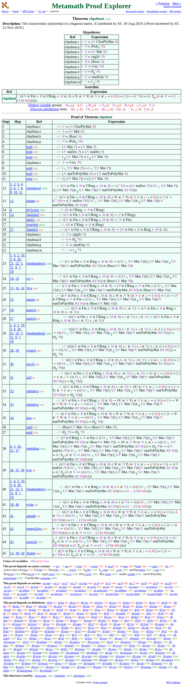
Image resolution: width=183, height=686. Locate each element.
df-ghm (21, 656)
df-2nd (144, 624)
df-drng (25, 663)
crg (12, 574)
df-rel (94, 617)
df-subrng (167, 659)
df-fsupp (49, 631)
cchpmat (45, 578)
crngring (32, 224)
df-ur (22, 659)
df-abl (152, 656)
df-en (158, 627)
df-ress (36, 645)
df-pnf (106, 631)
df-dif (59, 609)
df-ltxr (150, 631)
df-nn (48, 634)
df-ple (161, 645)
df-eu (29, 606)
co (26, 569)
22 (17, 263)
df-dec (33, 638)
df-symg (87, 656)
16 (17, 288)
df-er (103, 627)
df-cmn (136, 656)
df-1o (78, 627)
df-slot (157, 642)
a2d (28, 377)
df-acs (158, 649)
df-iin (93, 613)
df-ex (152, 602)
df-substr (41, 642)
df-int (66, 613)
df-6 (111, 634)
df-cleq (58, 606)
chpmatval (33, 188)
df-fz (74, 638)
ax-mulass (140, 590)
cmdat (131, 574)
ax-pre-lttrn (133, 594)
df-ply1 (128, 667)
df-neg (19, 634)
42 (12, 529)
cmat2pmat (10, 578)
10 (15, 192)
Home (15, 11)
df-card (91, 631)
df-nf (164, 602)
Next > (177, 3)
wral (138, 566)
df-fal (139, 602)
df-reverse (93, 642)
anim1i (31, 310)
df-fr (43, 617)
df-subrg (9, 663)
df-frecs (19, 627)
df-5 (99, 634)
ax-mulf (41, 597)
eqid (29, 147)
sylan (30, 504)
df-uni (53, 613)
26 (12, 470)
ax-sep (63, 586)
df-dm (134, 617)
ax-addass (121, 590)
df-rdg (65, 627)
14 (12, 215)
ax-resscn (151, 586)
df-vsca (117, 645)
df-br (106, 613)
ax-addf (24, 597)
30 (12, 364)
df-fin (34, 631)
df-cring (53, 659)
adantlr (31, 516)
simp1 (30, 220)
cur (157, 569)
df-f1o (163, 620)
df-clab (43, 606)
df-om (117, 624)
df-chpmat (46, 670)
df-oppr (69, 659)
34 (12, 418)
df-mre (128, 649)
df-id (161, 613)
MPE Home (28, 11)
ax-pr (106, 586)
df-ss (97, 609)
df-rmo (153, 606)
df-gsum (80, 649)
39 (17, 553)
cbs (56, 569)
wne (125, 566)
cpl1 (88, 574)
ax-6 (120, 583)
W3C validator (173, 682)
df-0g (64, 649)
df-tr (148, 613)
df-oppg (69, 656)
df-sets (142, 642)
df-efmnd (92, 652)
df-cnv (108, 617)
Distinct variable (39, 105)
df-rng (7, 659)
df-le (164, 631)
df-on (46, 620)
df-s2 (110, 642)
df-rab (7, 609)
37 (17, 450)
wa (66, 566)
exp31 (30, 364)
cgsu (105, 569)
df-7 (124, 634)
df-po (19, 617)
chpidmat (79, 675)
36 (19, 446)
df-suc (73, 620)
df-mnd (37, 652)
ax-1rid (38, 594)
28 (12, 350)
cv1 (69, 574)
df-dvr (134, 659)
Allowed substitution (44, 109)
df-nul (124, 609)
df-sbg (144, 652)
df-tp (15, 613)
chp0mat (59, 675)
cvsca (72, 569)
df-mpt (136, 613)
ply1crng (32, 210)
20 (19, 259)
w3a (79, 566)
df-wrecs (35, 627)
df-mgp (167, 656)
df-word (151, 638)
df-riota (32, 624)
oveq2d (31, 542)
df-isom (16, 624)
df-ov (46, 624)
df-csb (46, 609)
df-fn (115, 620)
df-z (19, 638)
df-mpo (77, 624)
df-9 (149, 634)
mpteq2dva (34, 529)
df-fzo (88, 638)
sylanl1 (31, 350)
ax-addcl (24, 590)
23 (17, 278)
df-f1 (138, 620)
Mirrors (5, 11)
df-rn (147, 617)
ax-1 (56, 583)
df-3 (74, 634)
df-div (34, 634)
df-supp (159, 624)
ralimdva (32, 391)
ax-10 (168, 583)
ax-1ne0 (22, 594)
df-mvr (50, 667)
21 (12, 263)
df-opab (120, 613)
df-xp (81, 617)
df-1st (130, 624)
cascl (52, 574)
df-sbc (32, 609)
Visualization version (156, 11)
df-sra (72, 663)
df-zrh (140, 663)
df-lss (58, 663)
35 (17, 470)
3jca (29, 288)
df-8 (136, 634)
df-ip (132, 645)
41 (12, 516)
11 (20, 192)
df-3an (98, 602)
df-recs (51, 627)
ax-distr (158, 590)
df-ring (36, 659)
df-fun (102, 620)
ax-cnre (93, 594)
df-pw (149, 609)
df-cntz (52, 656)
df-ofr (103, 624)
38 (22, 470)
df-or (72, 602)
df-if (136, 609)
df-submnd (72, 652)
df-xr (136, 631)
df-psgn (120, 656)
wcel (110, 566)
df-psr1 (97, 667)
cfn (40, 569)
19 (22, 255)
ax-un (118, 586)
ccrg (31, 574)
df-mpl (65, 667)
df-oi (78, 631)
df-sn (162, 609)
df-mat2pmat (24, 670)
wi (57, 566)
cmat (108, 574)
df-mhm (53, 652)
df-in (85, 609)
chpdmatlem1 (35, 263)
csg (120, 569)
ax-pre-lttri (112, 594)
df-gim (37, 656)
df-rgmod (89, 663)
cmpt (155, 566)
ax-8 (143, 583)
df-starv (85, 645)
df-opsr (81, 667)
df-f (126, 620)
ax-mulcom (100, 590)
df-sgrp (21, 652)
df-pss (110, 609)
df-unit (103, 659)
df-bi (50, 602)
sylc (29, 470)
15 (12, 288)
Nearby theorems (172, 6)
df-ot (40, 613)
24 (22, 288)
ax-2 (64, 583)
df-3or (84, 602)
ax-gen (83, 583)
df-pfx (58, 642)
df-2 (61, 634)
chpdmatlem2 (35, 333)
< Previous (163, 3)
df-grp (108, 652)
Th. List (42, 11)
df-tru (126, 602)
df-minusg (126, 652)
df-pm (131, 627)
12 (12, 201)
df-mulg (160, 652)
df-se (55, 617)
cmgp (141, 569)
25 (12, 299)
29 (17, 350)
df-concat (9, 642)
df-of (91, 624)
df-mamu (146, 667)
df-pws (112, 649)
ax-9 (155, 583)
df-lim (59, 620)
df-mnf (121, 631)
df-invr (119, 659)
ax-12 (20, 586)
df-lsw (167, 638)
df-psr (34, 667)
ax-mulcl (61, 590)
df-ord (33, 620)
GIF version (175, 11)
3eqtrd (30, 553)
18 (12, 278)
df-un (73, 609)
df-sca (101, 645)
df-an (61, 602)
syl (28, 278)
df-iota (88, 620)
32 (12, 391)
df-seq (103, 638)
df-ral (126, 606)
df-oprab (61, 624)
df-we (68, 617)
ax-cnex (133, 586)
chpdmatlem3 (35, 489)
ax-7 (132, 583)
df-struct (126, 642)
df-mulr (69, 645)
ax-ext (34, 586)
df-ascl (20, 667)
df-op (27, 613)
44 (22, 553)
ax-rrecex (75, 594)
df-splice (74, 642)
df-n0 (162, 634)
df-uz (47, 638)
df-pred (18, 620)
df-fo (150, 620)
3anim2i (32, 229)
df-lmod (43, 663)
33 (12, 404)
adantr (30, 201)
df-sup (65, 631)
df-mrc (143, 649)
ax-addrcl (42, 590)
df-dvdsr (87, 659)
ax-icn (7, 590)
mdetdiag (32, 448)
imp (29, 418)
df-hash (134, 638)
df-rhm (150, 659)
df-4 (86, 634)
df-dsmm (156, 663)
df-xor (112, 602)
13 (12, 553)
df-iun (80, 613)
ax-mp (46, 583)
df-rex (139, 606)
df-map (117, 627)
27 (12, 318)
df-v (19, 609)
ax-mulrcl (80, 590)
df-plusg (52, 645)
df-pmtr (103, 656)
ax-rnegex (57, 594)
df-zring (124, 663)
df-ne (99, 606)
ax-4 (96, 583)
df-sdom (20, 631)
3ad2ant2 (32, 215)
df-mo (15, 606)
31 (12, 377)
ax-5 (108, 583)
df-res (160, 617)
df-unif (17, 649)
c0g (88, 569)
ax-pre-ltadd (154, 594)
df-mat (163, 667)
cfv (167, 566)
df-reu (167, 606)
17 (12, 229)
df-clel (72, 606)
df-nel (112, 606)
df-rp (61, 638)
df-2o (91, 627)
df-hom (33, 649)
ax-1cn (169, 586)
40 (17, 504)
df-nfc (86, 606)
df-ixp (145, 627)
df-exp (118, 638)
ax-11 (7, 586)
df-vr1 (112, 667)
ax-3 (73, 583)
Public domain (100, 682)
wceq (95, 566)
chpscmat (40, 675)
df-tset (146, 645)
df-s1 (26, 642)
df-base (19, 645)
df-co (121, 617)
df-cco (49, 649)
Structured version (135, 11)
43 (12, 542)
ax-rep (48, 586)
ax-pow (91, 586)
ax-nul (77, 586)
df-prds (96, 649)
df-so (32, 617)
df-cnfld (107, 663)
